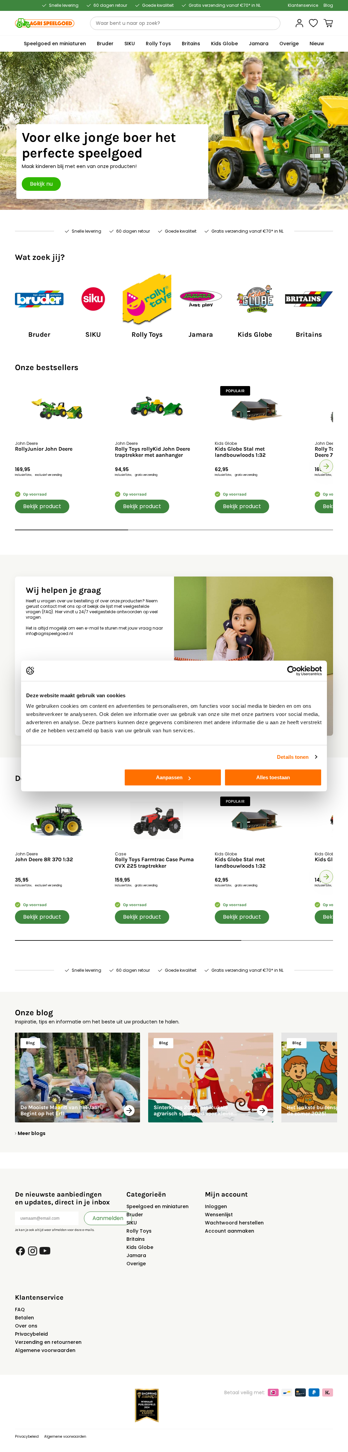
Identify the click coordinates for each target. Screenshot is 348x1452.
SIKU (131, 1222)
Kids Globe (139, 1247)
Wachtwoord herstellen (234, 1222)
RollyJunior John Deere (43, 449)
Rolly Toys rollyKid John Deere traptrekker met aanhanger (152, 452)
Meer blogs (32, 1133)
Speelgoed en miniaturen (157, 1206)
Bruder (134, 1214)
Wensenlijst (219, 1214)
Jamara (136, 1255)
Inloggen (216, 1206)
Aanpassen (169, 777)
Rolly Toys (139, 1231)
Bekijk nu (41, 184)
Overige (136, 1263)
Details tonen (293, 757)
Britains (135, 1239)
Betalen (24, 1317)
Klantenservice (303, 5)
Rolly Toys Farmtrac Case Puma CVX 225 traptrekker (154, 862)
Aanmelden (107, 1218)
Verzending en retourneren (48, 1342)
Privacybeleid (31, 1334)
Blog (328, 5)
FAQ (20, 1309)
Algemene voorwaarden (45, 1350)
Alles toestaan (273, 777)
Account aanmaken (229, 1231)
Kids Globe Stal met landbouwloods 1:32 (240, 452)
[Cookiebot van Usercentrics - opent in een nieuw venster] (292, 671)
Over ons (26, 1325)
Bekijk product (42, 506)
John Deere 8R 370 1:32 (44, 859)
